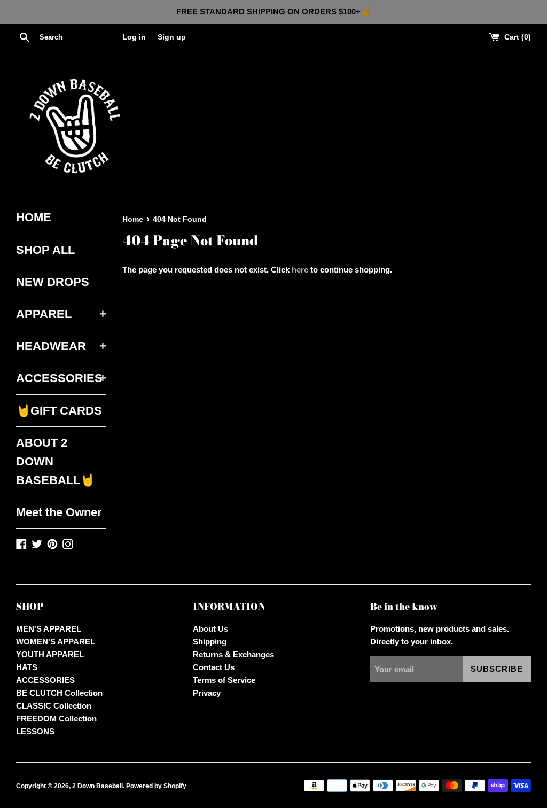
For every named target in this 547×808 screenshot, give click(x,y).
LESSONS (35, 731)
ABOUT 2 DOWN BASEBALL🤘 (55, 461)
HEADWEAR (61, 346)
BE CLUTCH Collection (59, 692)
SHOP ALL (45, 250)
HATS (26, 667)
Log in (134, 37)
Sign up (172, 37)
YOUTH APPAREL (50, 654)
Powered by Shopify (156, 786)
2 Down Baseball (97, 786)
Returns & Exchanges (233, 654)
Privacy (207, 692)
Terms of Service (224, 680)
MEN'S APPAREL (48, 628)
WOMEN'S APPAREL (55, 641)
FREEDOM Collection (56, 718)
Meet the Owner (59, 512)
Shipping (209, 641)
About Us (210, 628)
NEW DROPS (52, 282)
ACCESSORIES (61, 378)
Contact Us (214, 667)
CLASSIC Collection (53, 705)
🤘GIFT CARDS (59, 410)
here (300, 269)
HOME (33, 217)
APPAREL (61, 314)
